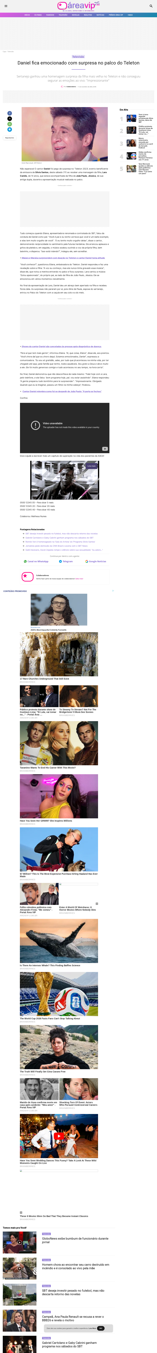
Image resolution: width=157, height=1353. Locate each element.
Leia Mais (92, 1328)
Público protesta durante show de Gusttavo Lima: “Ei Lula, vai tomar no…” (146, 130)
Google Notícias (97, 561)
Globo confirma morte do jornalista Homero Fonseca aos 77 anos (146, 156)
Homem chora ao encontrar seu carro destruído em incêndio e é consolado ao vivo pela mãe (75, 1266)
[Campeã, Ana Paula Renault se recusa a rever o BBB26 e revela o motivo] (19, 1321)
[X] (9, 118)
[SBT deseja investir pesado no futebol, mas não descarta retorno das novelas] (19, 1295)
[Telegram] (9, 129)
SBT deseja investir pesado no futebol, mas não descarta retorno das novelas (62, 533)
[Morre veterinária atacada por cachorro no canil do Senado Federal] (131, 146)
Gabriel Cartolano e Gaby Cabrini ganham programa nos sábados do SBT (60, 538)
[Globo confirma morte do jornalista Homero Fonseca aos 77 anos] (131, 159)
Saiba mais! (79, 579)
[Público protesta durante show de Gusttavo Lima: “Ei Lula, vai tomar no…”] (131, 133)
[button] (137, 6)
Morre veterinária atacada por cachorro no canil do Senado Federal (146, 143)
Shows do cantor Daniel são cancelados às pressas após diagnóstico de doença (61, 346)
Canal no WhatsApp (38, 561)
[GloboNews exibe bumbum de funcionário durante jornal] (19, 1242)
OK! (100, 1328)
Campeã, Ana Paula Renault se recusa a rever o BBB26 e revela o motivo (73, 1318)
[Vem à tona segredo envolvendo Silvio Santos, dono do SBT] (131, 121)
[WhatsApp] (9, 124)
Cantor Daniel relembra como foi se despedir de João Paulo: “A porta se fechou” (62, 391)
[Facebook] (9, 113)
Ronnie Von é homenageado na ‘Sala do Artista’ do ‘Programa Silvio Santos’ (60, 542)
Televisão (11, 52)
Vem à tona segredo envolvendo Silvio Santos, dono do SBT (146, 118)
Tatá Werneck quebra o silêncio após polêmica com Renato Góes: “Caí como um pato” (146, 169)
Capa (4, 52)
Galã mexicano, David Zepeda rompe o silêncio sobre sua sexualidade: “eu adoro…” (64, 550)
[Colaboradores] (62, 86)
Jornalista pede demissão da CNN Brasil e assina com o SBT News (57, 546)
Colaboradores (71, 86)
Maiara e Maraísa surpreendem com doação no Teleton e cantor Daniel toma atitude (63, 258)
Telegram (68, 561)
